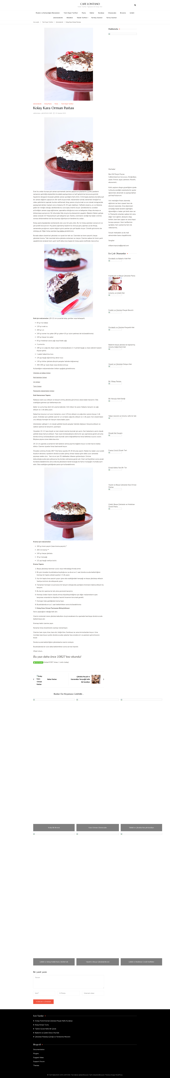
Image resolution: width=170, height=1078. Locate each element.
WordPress (119, 1075)
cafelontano (37, 113)
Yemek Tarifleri (82, 18)
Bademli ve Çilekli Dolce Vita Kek (47, 1033)
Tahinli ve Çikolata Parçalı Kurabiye (141, 828)
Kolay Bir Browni (54, 828)
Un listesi (36, 382)
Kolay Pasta (48, 104)
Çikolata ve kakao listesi (41, 373)
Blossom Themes (104, 1075)
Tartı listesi (37, 386)
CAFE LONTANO (90, 4)
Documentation (38, 1049)
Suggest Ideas (38, 1057)
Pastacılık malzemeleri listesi (43, 391)
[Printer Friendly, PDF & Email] (38, 662)
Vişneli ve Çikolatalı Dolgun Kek (120, 364)
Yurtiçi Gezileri (112, 18)
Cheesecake (112, 13)
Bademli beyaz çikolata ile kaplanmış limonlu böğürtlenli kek (121, 346)
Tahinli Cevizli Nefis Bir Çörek (45, 1029)
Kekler (92, 13)
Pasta (84, 13)
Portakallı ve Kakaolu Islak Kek (119, 258)
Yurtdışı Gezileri (97, 18)
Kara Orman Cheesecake (98, 828)
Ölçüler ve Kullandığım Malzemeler (48, 13)
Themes (36, 1065)
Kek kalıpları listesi (40, 377)
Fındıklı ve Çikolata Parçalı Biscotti (120, 310)
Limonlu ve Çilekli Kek (116, 293)
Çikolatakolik (58, 18)
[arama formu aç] (135, 5)
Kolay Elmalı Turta (42, 1025)
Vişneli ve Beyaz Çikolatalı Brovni (97, 962)
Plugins (36, 1053)
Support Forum (39, 1061)
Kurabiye (101, 13)
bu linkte (60, 231)
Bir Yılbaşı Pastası (114, 381)
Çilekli (132, 13)
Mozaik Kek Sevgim (115, 433)
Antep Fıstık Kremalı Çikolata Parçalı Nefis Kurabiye (54, 1021)
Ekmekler (70, 18)
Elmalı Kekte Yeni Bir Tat (117, 468)
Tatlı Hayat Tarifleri (71, 13)
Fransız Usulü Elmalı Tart (117, 450)
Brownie (123, 13)
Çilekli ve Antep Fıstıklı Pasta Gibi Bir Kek (54, 962)
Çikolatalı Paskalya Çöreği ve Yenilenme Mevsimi (52, 1037)
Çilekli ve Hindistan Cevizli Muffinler (141, 962)
